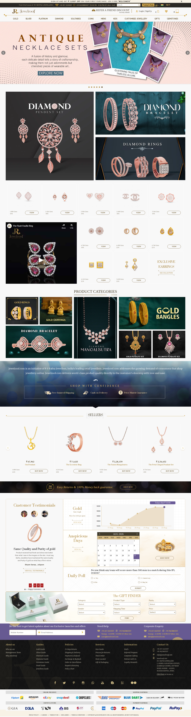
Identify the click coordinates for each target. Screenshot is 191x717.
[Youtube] (102, 683)
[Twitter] (64, 683)
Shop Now (164, 558)
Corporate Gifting (130, 656)
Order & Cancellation (73, 662)
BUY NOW (14, 471)
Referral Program (130, 652)
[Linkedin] (122, 683)
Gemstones (172, 19)
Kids (115, 19)
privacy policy (34, 715)
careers (44, 715)
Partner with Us (130, 659)
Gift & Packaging (102, 662)
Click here (160, 674)
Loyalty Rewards (130, 662)
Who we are (10, 649)
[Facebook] (55, 683)
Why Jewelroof (11, 656)
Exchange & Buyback (73, 659)
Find (127, 618)
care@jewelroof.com (109, 636)
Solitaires (76, 19)
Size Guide (100, 649)
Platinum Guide (42, 656)
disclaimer (65, 715)
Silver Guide (41, 652)
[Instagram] (83, 683)
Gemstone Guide (42, 662)
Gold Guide (40, 649)
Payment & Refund (72, 656)
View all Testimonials (34, 576)
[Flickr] (133, 682)
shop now (128, 487)
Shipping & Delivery (72, 652)
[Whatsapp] (92, 683)
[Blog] (112, 683)
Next (188, 53)
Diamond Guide (42, 659)
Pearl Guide (40, 665)
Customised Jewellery (136, 19)
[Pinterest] (74, 683)
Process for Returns (103, 652)
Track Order (100, 656)
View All (77, 549)
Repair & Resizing (72, 665)
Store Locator (101, 659)
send (83, 632)
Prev (3, 53)
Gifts (157, 19)
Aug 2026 (118, 534)
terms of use (54, 715)
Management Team (13, 652)
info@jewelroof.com (156, 636)
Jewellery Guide (42, 669)
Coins (91, 19)
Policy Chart (69, 669)
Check (2, 688)
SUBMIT (138, 588)
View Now (77, 522)
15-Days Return (71, 649)
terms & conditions (78, 715)
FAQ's (126, 649)
